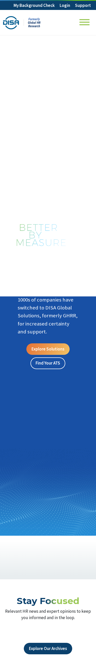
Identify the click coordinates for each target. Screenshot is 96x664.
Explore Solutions (48, 349)
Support (83, 5)
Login (65, 5)
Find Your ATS (48, 363)
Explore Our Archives (48, 648)
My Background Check (34, 5)
